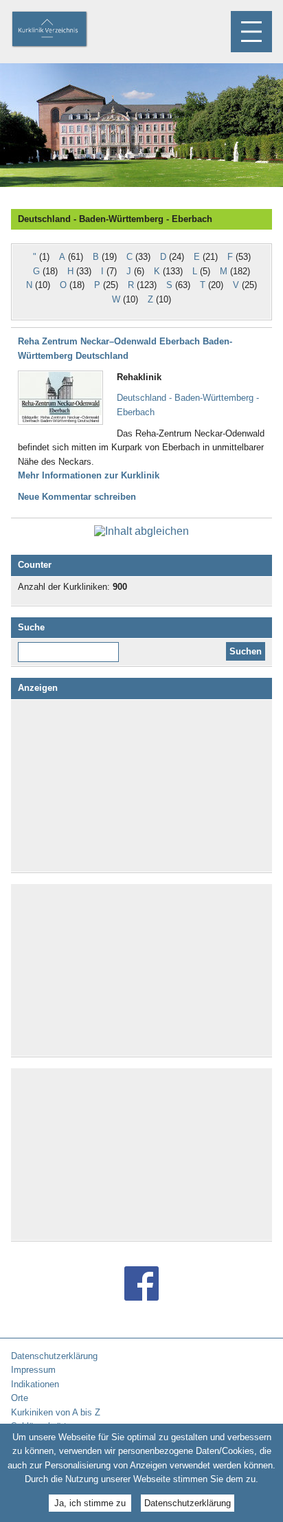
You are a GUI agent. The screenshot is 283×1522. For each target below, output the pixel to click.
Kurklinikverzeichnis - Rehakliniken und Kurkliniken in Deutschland (61, 30)
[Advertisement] (141, 786)
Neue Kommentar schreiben (77, 497)
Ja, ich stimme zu (90, 1503)
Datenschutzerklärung (187, 1503)
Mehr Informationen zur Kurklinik (88, 475)
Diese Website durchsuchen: (71, 647)
